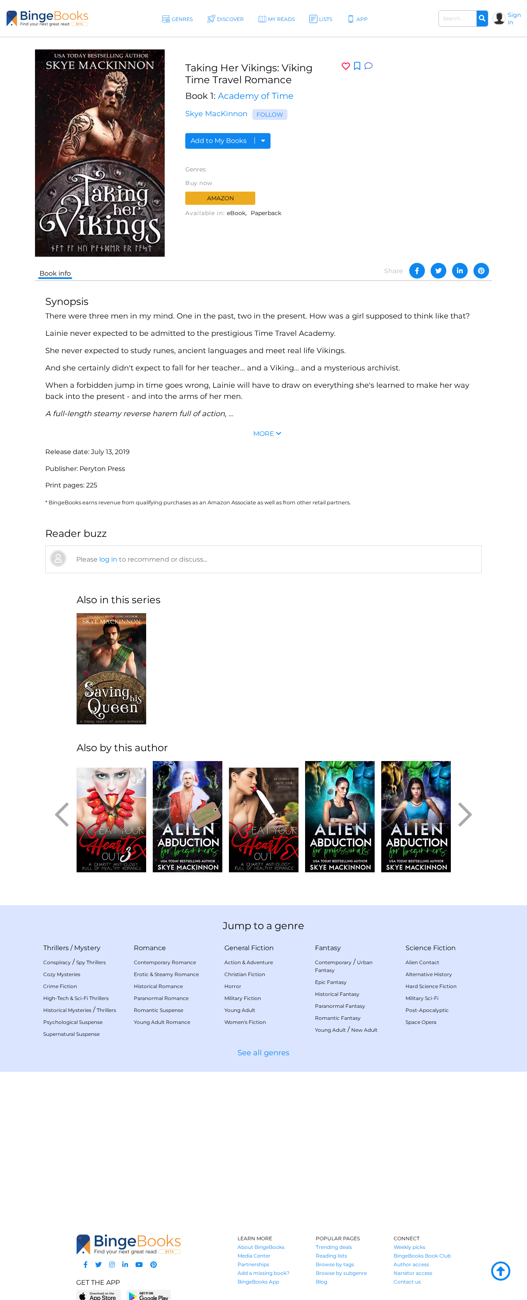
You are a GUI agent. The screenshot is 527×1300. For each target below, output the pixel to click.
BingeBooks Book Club (422, 1256)
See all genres (263, 1052)
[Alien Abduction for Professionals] (340, 816)
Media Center (254, 1256)
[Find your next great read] (47, 18)
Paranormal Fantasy (340, 1006)
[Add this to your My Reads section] (357, 66)
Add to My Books (219, 141)
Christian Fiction (244, 974)
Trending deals (334, 1247)
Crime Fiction (60, 986)
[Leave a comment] (368, 66)
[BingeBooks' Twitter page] (98, 1265)
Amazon (220, 198)
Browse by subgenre (341, 1273)
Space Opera (421, 1022)
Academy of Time (256, 96)
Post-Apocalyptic (427, 1010)
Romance (150, 948)
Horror (232, 986)
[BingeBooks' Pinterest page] (153, 1265)
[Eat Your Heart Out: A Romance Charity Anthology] (263, 816)
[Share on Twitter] (438, 271)
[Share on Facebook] (417, 271)
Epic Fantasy (331, 982)
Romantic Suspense (158, 1010)
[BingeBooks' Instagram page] (112, 1265)
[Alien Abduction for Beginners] (416, 816)
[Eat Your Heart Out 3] (111, 816)
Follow (270, 114)
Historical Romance (158, 986)
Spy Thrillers (91, 962)
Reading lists (331, 1256)
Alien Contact (422, 962)
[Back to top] (501, 1272)
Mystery (87, 948)
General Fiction (249, 948)
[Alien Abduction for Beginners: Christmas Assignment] (187, 816)
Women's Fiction (245, 1022)
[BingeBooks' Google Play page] (148, 1296)
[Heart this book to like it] (346, 66)
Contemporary (333, 962)
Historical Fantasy (337, 994)
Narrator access (413, 1273)
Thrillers (56, 948)
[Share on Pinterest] (481, 271)
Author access (411, 1264)
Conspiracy (57, 962)
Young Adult (239, 1010)
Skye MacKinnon (216, 113)
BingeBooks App (258, 1282)
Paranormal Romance (161, 998)
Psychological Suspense (73, 1022)
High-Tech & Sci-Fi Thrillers (76, 998)
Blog (321, 1282)
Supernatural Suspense (71, 1034)
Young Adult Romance (162, 1022)
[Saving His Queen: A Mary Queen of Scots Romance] (111, 668)
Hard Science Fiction (431, 986)
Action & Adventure (248, 962)
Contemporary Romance (165, 962)
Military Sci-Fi (422, 998)
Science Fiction (431, 948)
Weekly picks (409, 1247)
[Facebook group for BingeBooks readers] (86, 1265)
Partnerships (253, 1264)
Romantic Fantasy (338, 1018)
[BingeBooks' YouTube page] (139, 1265)
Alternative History (429, 974)
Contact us (407, 1282)
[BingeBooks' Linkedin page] (125, 1265)
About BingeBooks (261, 1247)
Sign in (514, 18)
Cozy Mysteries (61, 974)
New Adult (364, 1030)
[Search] (482, 18)
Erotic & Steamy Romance (166, 974)
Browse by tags (335, 1264)
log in (108, 559)
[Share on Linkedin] (460, 271)
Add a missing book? (263, 1273)
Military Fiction (242, 998)
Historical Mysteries (67, 1010)
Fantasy (328, 948)
